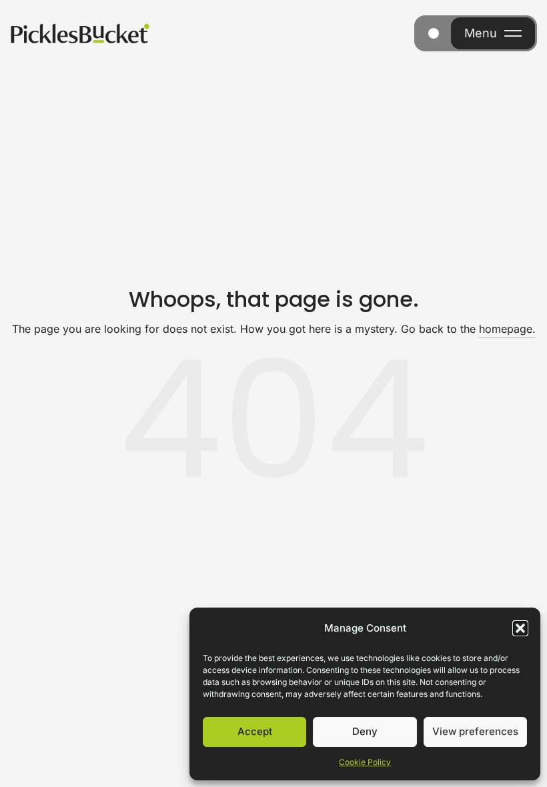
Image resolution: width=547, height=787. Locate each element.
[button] (520, 628)
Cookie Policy (365, 762)
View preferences (475, 731)
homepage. (507, 328)
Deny (365, 731)
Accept (254, 731)
